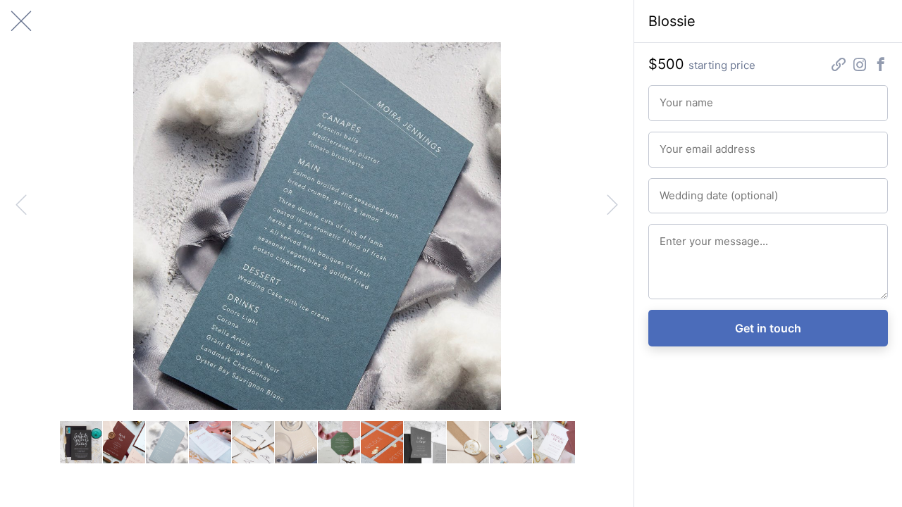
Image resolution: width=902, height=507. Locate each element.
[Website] (839, 65)
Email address (686, 143)
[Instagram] (860, 65)
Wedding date (686, 189)
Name (670, 96)
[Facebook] (881, 65)
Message (677, 235)
